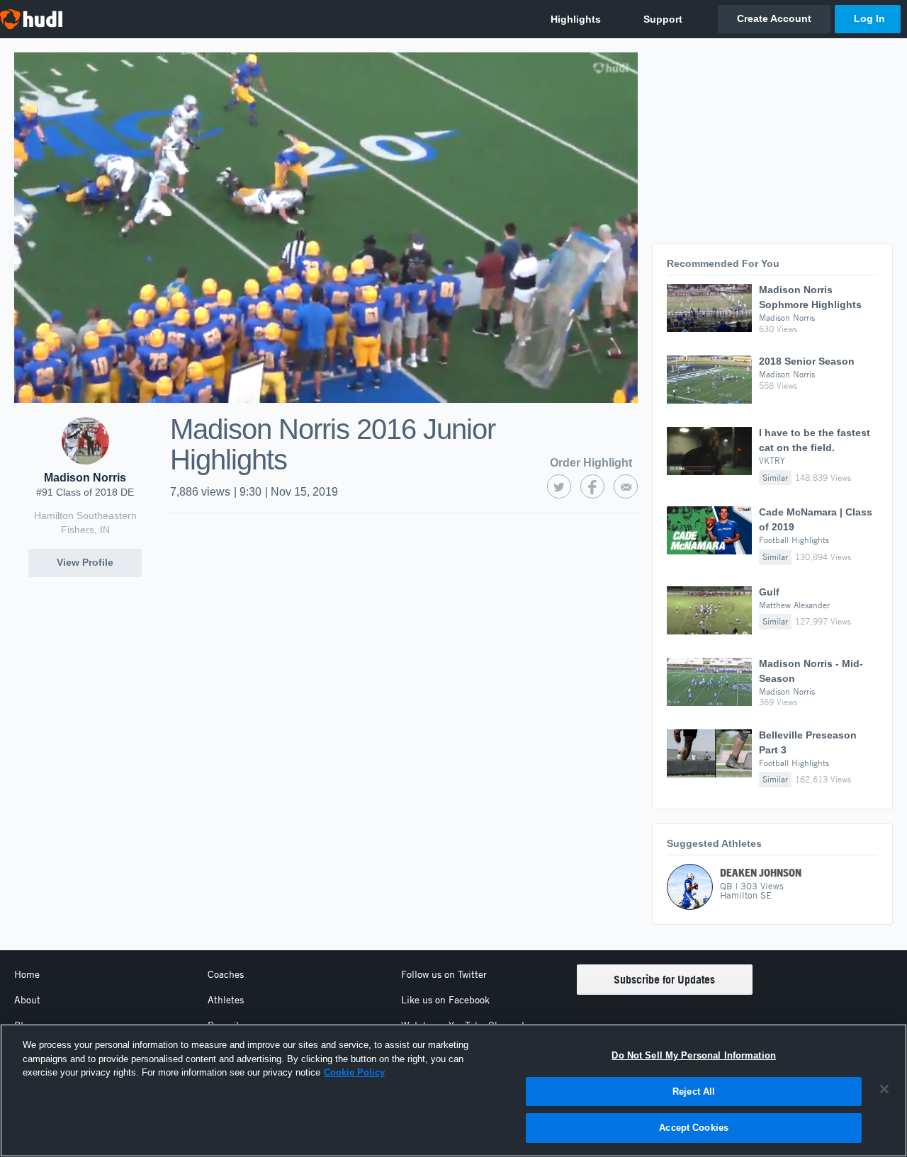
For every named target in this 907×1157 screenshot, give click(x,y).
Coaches (226, 974)
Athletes (226, 999)
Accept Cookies (693, 1127)
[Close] (884, 1089)
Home (27, 974)
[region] (453, 1090)
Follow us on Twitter (444, 974)
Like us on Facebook (445, 999)
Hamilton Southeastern (85, 515)
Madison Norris (85, 478)
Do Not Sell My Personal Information (694, 1055)
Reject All (693, 1091)
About (27, 999)
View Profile (85, 562)
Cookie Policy (354, 1072)
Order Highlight (591, 463)
